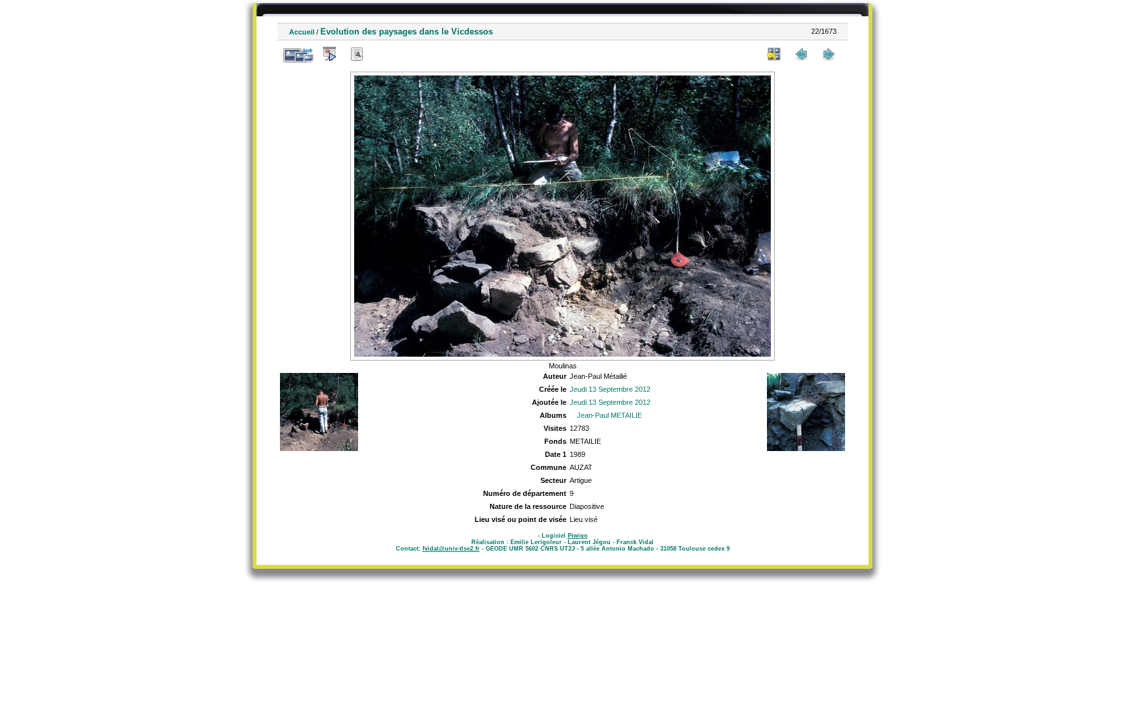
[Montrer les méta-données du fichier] (356, 54)
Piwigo (578, 535)
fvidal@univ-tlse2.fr (451, 548)
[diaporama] (329, 54)
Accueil (301, 32)
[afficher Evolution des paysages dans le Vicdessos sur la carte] (384, 54)
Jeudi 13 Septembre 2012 (610, 389)
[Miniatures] (774, 54)
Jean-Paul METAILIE (609, 415)
